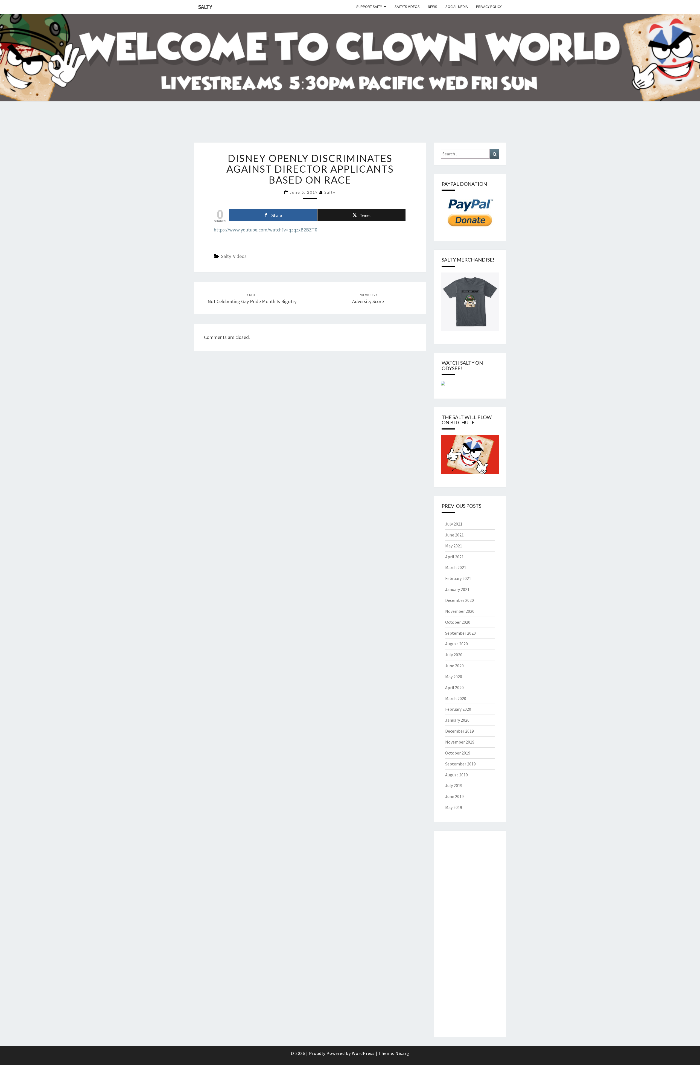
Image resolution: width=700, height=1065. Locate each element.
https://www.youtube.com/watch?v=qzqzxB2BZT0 (265, 230)
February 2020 (458, 709)
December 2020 (459, 600)
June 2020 (454, 665)
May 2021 (453, 546)
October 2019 (457, 753)
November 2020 (459, 611)
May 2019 (453, 807)
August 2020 (456, 643)
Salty (205, 6)
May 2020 (453, 676)
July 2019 (453, 785)
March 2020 (455, 698)
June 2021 (454, 535)
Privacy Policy (489, 6)
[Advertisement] (99, 128)
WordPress (363, 1053)
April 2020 (454, 687)
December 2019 (459, 731)
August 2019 (456, 774)
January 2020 (457, 720)
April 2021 (454, 556)
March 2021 (455, 567)
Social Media (456, 6)
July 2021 (453, 524)
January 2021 (457, 589)
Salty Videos (234, 256)
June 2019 (454, 796)
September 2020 (460, 633)
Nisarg (402, 1053)
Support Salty (369, 6)
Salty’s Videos (407, 6)
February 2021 (458, 578)
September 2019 (460, 764)
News (432, 6)
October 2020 (457, 622)
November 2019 (459, 742)
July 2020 (453, 654)
